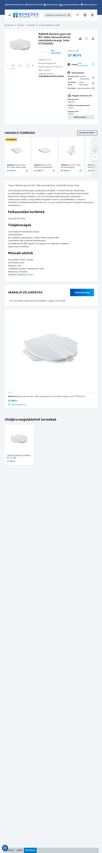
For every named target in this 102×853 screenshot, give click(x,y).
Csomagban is (11, 139)
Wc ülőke (31, 25)
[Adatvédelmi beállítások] (5, 848)
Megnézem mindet (87, 133)
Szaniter (20, 25)
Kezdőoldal (9, 25)
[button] (85, 15)
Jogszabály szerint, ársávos (51, 76)
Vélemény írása (82, 292)
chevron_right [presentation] (33, 65)
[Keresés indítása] (69, 15)
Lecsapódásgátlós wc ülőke (49, 25)
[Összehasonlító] (80, 38)
